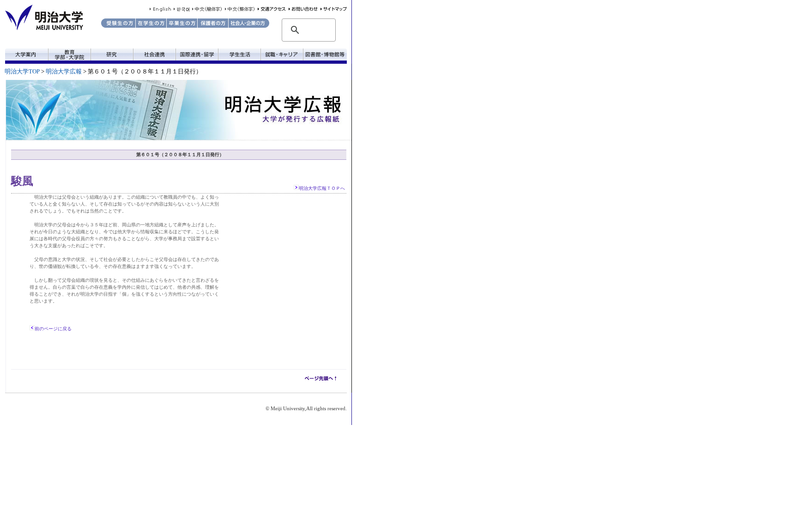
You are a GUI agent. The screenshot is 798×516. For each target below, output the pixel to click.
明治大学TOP (22, 71)
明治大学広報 (64, 71)
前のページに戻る (53, 328)
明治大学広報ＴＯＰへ (322, 188)
